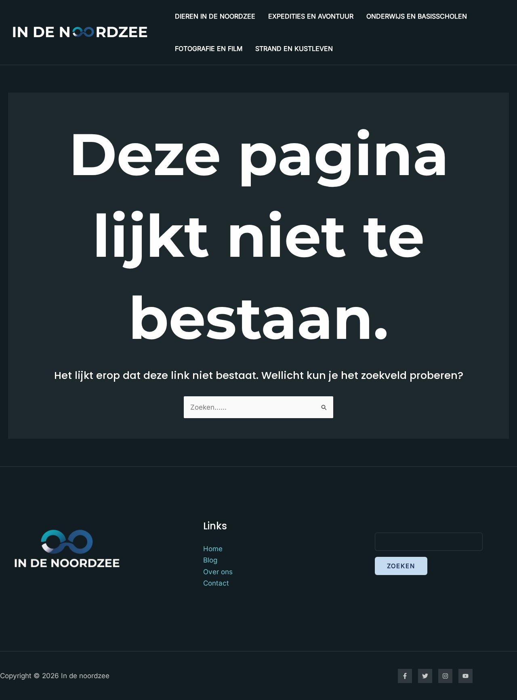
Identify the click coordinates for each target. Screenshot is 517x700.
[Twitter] (425, 676)
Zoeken (401, 566)
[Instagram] (445, 676)
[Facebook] (405, 676)
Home (213, 549)
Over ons (218, 572)
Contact (216, 583)
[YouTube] (465, 676)
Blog (210, 560)
